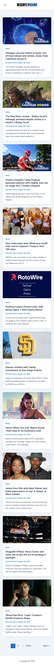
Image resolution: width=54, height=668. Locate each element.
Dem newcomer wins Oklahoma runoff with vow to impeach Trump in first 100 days (27, 246)
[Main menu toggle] (5, 5)
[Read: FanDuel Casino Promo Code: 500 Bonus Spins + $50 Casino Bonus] (27, 284)
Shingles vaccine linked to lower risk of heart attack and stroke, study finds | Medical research (27, 56)
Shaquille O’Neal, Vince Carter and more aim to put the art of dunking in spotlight (26, 554)
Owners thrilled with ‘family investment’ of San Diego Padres (24, 369)
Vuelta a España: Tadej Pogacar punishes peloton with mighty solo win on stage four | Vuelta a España (27, 182)
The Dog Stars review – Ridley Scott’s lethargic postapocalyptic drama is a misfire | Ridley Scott (26, 119)
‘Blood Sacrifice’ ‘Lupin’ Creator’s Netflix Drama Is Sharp (24, 616)
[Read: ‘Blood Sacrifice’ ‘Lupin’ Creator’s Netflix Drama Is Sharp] (27, 593)
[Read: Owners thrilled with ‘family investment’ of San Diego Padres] (27, 345)
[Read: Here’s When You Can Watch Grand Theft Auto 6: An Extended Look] (27, 405)
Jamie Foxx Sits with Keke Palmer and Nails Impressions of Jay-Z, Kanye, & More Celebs (26, 491)
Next (46, 646)
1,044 (28, 646)
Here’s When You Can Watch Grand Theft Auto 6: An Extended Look (25, 429)
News (8, 49)
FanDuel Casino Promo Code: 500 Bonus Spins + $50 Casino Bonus (24, 308)
